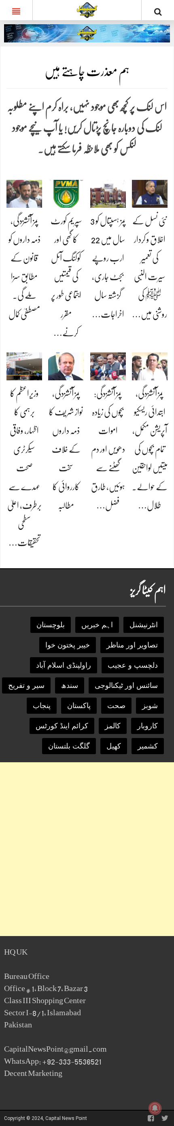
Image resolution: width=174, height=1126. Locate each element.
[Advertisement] (87, 849)
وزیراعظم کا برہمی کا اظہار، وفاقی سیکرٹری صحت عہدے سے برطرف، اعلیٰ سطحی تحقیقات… (24, 468)
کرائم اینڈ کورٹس (62, 726)
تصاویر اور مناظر (132, 645)
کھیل (113, 746)
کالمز (113, 726)
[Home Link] (87, 9)
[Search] (158, 12)
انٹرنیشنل (143, 625)
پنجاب (42, 706)
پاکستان (79, 706)
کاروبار (147, 726)
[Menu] (16, 10)
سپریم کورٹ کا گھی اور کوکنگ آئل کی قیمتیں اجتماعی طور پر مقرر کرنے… (66, 277)
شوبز (150, 706)
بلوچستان (50, 625)
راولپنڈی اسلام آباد (63, 665)
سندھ (69, 685)
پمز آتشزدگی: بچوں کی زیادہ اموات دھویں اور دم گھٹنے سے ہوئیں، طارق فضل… (108, 449)
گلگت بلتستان (69, 746)
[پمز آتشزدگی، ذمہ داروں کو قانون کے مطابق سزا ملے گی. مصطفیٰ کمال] (24, 193)
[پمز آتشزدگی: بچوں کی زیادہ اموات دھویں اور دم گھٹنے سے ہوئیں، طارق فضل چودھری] (108, 366)
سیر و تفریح (26, 685)
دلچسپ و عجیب (133, 665)
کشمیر (148, 746)
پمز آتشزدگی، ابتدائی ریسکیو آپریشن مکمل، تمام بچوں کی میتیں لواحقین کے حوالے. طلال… (150, 449)
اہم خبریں (97, 625)
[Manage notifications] (155, 1108)
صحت (116, 706)
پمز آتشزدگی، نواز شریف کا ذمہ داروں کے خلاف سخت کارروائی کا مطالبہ (66, 449)
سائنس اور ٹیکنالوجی (126, 685)
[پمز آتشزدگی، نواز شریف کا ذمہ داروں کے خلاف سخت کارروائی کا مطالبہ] (66, 366)
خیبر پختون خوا (67, 645)
